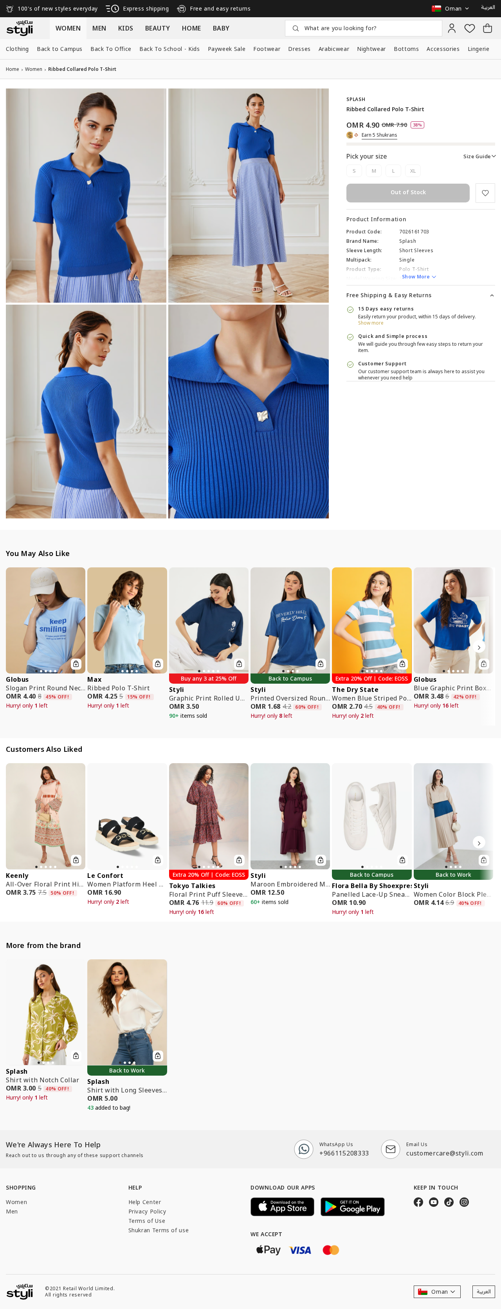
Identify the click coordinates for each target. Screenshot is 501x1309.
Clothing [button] (17, 48)
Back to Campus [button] (60, 48)
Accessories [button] (443, 48)
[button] (452, 8)
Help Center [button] (144, 1202)
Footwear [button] (266, 48)
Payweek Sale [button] (227, 48)
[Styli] (19, 28)
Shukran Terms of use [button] (158, 1230)
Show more (371, 323)
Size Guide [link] (477, 156)
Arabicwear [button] (334, 48)
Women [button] (16, 1202)
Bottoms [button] (406, 48)
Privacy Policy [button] (147, 1211)
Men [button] (12, 1211)
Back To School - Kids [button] (169, 48)
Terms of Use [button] (147, 1220)
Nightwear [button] (371, 48)
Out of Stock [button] (408, 192)
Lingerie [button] (479, 48)
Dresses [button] (299, 48)
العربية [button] (488, 7)
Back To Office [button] (111, 48)
